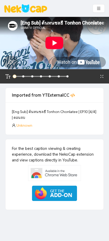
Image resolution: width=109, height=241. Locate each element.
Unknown (24, 125)
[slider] (14, 76)
